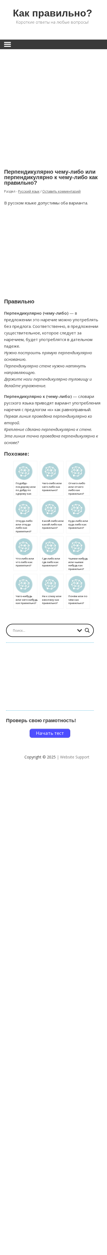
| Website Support (73, 757)
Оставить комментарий (61, 191)
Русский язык (29, 191)
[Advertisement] (53, 105)
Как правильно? (52, 13)
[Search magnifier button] (87, 630)
